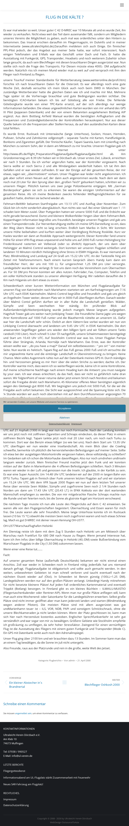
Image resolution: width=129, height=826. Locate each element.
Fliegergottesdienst (14, 770)
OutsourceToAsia (70, 822)
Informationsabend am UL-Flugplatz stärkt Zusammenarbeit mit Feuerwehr (46, 777)
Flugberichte (55, 660)
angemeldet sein (23, 713)
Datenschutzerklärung (59, 423)
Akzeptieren (64, 408)
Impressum (76, 423)
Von (69, 660)
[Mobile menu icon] (122, 5)
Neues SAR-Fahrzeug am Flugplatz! (23, 784)
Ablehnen (64, 417)
